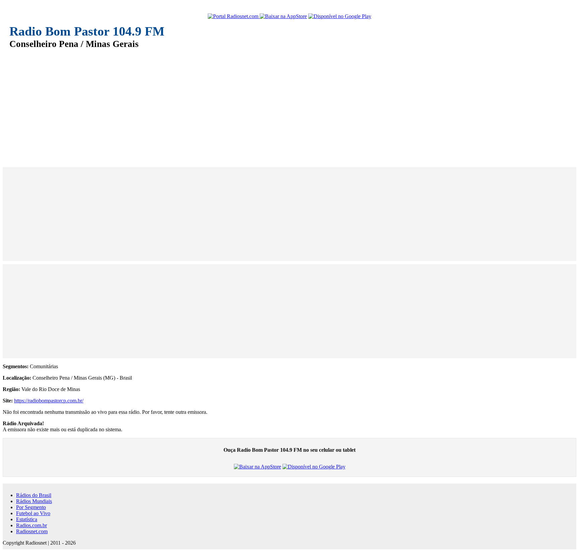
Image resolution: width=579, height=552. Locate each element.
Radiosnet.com (32, 531)
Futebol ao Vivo (33, 513)
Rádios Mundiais (34, 501)
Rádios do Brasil (33, 495)
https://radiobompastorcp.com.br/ (48, 400)
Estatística (26, 519)
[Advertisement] (210, 103)
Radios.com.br (31, 525)
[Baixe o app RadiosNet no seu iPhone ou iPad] (283, 16)
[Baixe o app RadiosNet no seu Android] (339, 16)
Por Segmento (31, 507)
